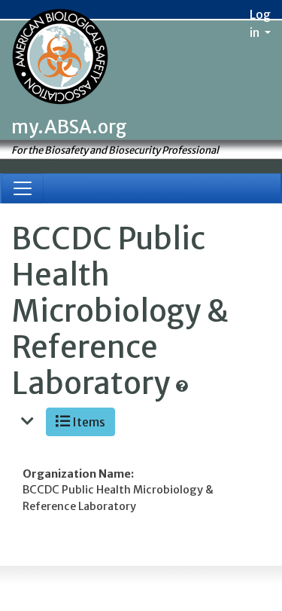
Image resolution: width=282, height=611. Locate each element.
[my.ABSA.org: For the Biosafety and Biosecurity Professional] (60, 58)
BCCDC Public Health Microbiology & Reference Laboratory (120, 311)
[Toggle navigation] (23, 188)
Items (87, 421)
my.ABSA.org (69, 127)
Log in (260, 23)
